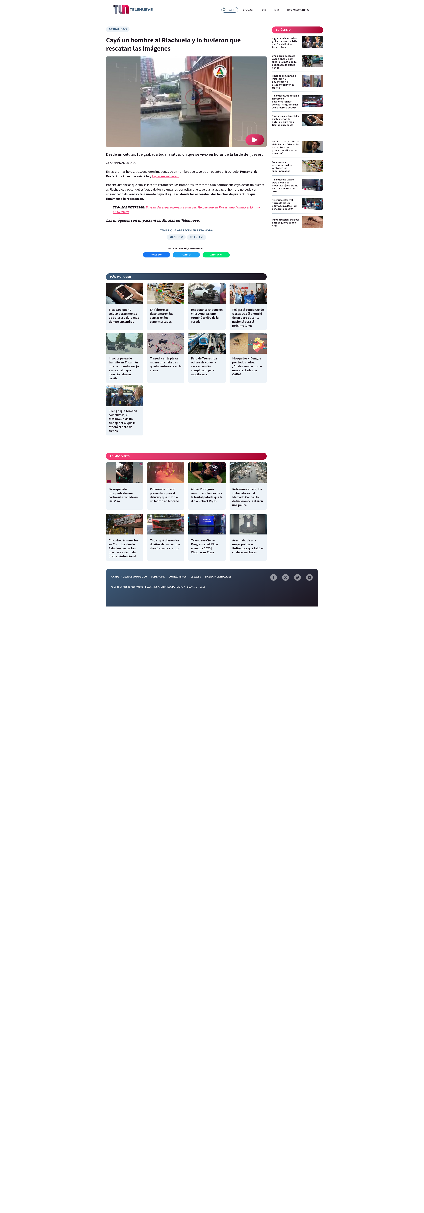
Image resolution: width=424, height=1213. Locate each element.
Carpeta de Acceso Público (129, 576)
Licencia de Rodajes (218, 576)
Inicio (263, 10)
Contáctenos (178, 576)
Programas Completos (298, 10)
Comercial (158, 576)
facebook (156, 254)
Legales (196, 576)
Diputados (248, 10)
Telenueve (196, 237)
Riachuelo (176, 237)
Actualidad (118, 29)
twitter (186, 254)
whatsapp (216, 254)
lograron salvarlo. (165, 176)
